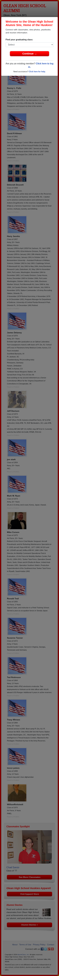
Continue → (29, 53)
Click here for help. (37, 71)
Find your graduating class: (19, 39)
